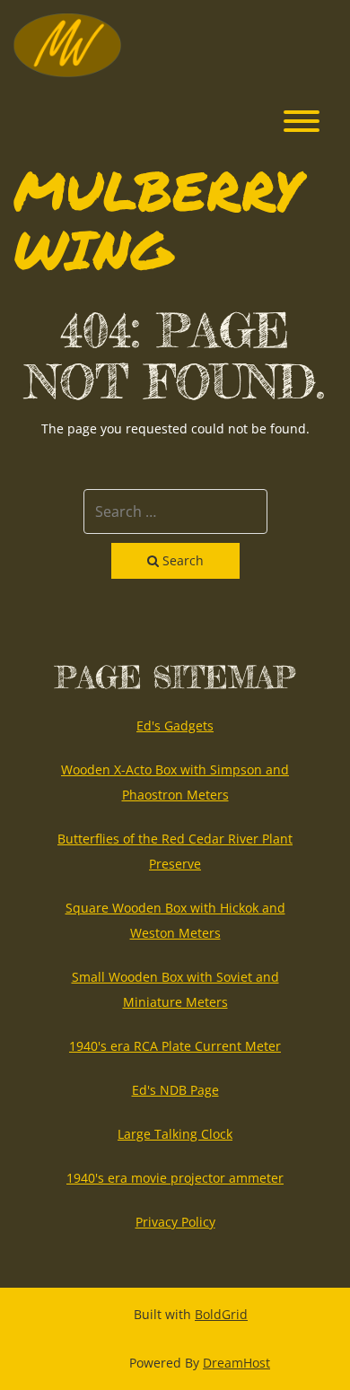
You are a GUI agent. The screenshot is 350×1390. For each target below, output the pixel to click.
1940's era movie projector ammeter (175, 1177)
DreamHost (236, 1362)
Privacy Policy (175, 1221)
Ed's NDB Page (175, 1089)
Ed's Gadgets (175, 725)
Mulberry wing (157, 219)
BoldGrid (221, 1314)
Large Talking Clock (175, 1133)
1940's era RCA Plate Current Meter (175, 1045)
